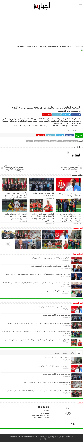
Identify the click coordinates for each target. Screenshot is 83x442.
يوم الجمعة (29, 141)
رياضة (73, 46)
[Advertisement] (42, 27)
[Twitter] (42, 439)
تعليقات (64, 353)
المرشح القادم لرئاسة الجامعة (70, 141)
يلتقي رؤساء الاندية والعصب (41, 141)
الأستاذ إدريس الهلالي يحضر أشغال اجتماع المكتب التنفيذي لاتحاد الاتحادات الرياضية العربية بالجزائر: (15, 196)
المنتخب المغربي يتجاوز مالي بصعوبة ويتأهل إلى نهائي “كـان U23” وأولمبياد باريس (15, 216)
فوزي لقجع (53, 141)
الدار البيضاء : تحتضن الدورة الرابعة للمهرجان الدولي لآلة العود (50, 266)
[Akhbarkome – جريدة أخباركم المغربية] (42, 5)
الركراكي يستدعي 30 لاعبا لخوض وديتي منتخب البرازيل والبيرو (50, 258)
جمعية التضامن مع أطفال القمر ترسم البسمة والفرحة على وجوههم (69, 168)
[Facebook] (44, 439)
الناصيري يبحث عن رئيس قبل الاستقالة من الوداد (69, 194)
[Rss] (46, 439)
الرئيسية (80, 46)
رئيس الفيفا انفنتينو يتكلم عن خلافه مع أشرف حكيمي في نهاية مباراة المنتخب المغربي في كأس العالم (38, 274)
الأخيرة (79, 353)
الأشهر (72, 353)
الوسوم (56, 353)
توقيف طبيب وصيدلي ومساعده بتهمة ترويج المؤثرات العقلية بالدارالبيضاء (47, 382)
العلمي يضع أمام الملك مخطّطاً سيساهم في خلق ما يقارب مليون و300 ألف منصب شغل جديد (14, 168)
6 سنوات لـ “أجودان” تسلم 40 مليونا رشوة (57, 357)
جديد (60, 141)
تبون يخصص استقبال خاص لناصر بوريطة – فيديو (55, 291)
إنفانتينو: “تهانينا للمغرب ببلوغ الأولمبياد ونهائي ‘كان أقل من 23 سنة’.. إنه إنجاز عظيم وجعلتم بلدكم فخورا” (42, 217)
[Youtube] (40, 439)
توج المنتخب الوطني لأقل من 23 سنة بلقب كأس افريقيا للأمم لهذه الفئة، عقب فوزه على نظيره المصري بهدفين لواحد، (68, 217)
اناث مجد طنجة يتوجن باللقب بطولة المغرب (56, 315)
